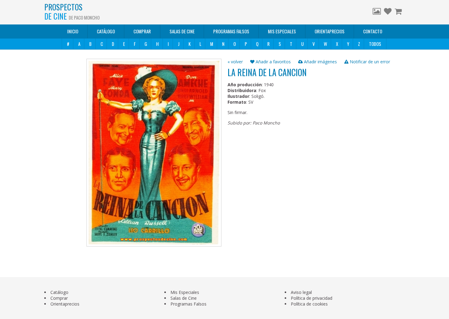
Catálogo (106, 31)
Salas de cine (182, 31)
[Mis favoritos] (387, 12)
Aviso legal (301, 292)
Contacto (372, 31)
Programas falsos (231, 31)
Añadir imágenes (320, 62)
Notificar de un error (369, 62)
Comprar (142, 31)
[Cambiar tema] (376, 12)
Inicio (72, 31)
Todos (375, 43)
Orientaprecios (330, 31)
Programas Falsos (188, 304)
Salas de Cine (183, 298)
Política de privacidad (311, 298)
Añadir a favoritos (272, 62)
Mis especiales (282, 31)
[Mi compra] (399, 12)
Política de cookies (309, 304)
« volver (235, 62)
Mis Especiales (184, 292)
